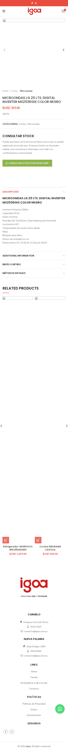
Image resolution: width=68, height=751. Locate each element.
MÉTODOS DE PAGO (14, 273)
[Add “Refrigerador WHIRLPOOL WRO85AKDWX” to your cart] (5, 540)
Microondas (26, 91)
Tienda (33, 677)
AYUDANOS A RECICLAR (33, 683)
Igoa (28, 746)
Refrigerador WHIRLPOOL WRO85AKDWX (18, 548)
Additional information (18, 255)
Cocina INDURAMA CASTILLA (50, 548)
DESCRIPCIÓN (10, 191)
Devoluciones (34, 715)
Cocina (14, 91)
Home (5, 91)
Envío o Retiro (11, 264)
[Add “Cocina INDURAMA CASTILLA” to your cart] (38, 540)
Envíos (34, 709)
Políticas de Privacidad (33, 703)
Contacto (34, 688)
